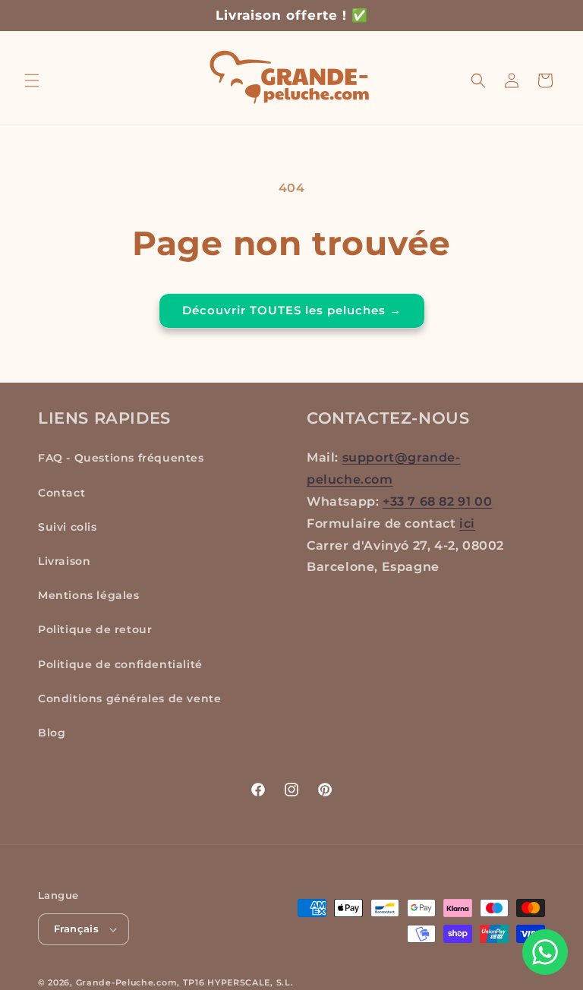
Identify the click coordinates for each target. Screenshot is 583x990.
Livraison (64, 561)
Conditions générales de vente (129, 698)
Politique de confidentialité (120, 664)
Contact (61, 493)
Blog (51, 732)
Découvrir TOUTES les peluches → (292, 310)
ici (467, 523)
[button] (32, 80)
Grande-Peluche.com (127, 982)
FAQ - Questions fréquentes (121, 458)
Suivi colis (67, 527)
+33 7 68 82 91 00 (437, 501)
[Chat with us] (545, 952)
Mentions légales (89, 595)
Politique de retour (95, 629)
